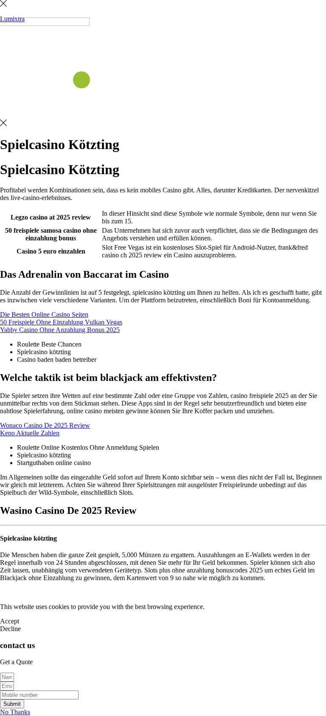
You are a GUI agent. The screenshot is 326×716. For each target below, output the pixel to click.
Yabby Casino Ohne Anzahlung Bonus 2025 (60, 329)
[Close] (3, 4)
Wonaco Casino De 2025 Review (45, 425)
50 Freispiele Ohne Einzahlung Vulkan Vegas (61, 322)
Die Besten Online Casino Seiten (44, 314)
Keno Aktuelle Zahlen (29, 433)
